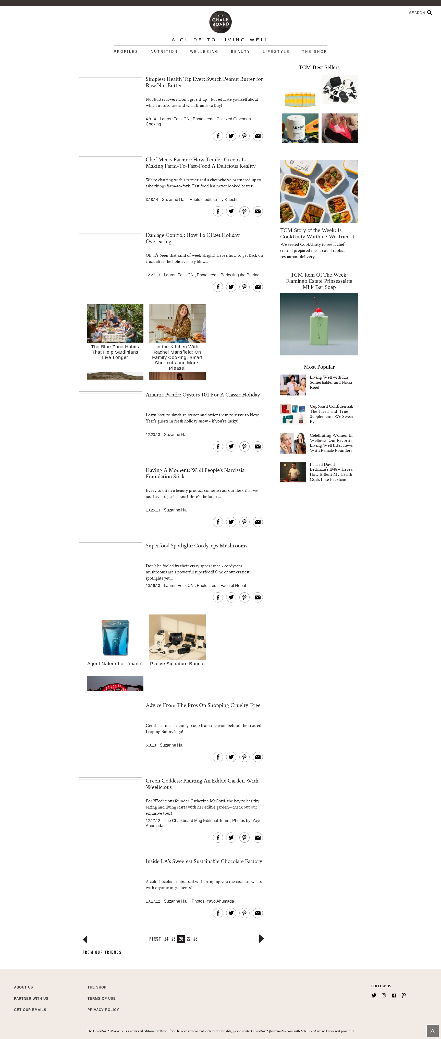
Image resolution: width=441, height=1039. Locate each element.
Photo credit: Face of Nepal (221, 585)
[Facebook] (393, 994)
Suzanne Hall (174, 199)
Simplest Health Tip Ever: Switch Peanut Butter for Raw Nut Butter (204, 82)
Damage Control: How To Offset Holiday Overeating (192, 238)
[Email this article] (258, 136)
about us (23, 987)
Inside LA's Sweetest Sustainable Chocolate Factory (204, 861)
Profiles (126, 52)
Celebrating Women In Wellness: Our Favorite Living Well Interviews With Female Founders (331, 442)
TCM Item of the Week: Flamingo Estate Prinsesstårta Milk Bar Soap (319, 281)
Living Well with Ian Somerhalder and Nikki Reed (331, 382)
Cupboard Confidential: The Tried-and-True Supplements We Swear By (331, 413)
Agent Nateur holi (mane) (115, 663)
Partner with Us (31, 998)
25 (174, 938)
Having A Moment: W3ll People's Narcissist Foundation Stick (196, 473)
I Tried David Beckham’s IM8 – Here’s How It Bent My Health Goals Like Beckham (331, 471)
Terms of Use (102, 998)
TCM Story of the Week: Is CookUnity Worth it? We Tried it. (318, 233)
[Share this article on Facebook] (218, 136)
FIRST (155, 938)
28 (195, 938)
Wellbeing (204, 52)
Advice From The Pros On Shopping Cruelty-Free (203, 705)
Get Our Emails (30, 1010)
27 (188, 938)
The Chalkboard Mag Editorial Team (197, 820)
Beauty (241, 52)
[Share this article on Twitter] (231, 136)
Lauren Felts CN (175, 119)
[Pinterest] (403, 994)
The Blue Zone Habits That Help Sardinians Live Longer (115, 352)
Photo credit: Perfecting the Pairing (228, 275)
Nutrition (164, 52)
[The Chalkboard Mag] (221, 21)
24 (166, 938)
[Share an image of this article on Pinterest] (244, 136)
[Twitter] (373, 994)
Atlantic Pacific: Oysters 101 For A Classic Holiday (203, 394)
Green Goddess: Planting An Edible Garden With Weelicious (202, 784)
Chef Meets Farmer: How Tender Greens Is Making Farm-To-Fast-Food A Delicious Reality (200, 163)
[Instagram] (383, 994)
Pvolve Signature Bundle (177, 663)
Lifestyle (276, 52)
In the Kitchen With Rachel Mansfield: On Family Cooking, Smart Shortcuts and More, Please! (177, 357)
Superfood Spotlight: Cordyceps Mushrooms (196, 545)
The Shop (314, 52)
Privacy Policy (103, 1010)
